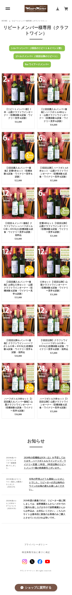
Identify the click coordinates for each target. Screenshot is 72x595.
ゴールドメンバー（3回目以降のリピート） (37, 56)
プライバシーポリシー (36, 545)
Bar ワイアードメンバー (37, 64)
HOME (4, 21)
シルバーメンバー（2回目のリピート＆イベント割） (37, 48)
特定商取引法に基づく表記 (36, 552)
